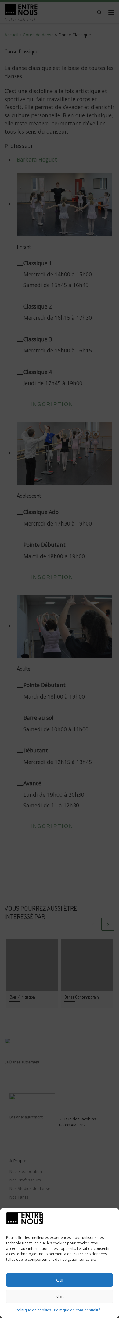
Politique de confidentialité (77, 1310)
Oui (59, 1280)
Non (59, 1296)
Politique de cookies (33, 1310)
